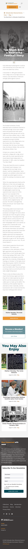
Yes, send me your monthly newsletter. (11, 487)
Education (5, 507)
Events (12, 507)
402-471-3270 (4, 525)
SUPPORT (3, 528)
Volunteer (18, 507)
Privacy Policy (6, 509)
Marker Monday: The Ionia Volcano (14, 313)
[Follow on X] (9, 514)
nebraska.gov (6, 544)
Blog (14, 47)
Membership (17, 504)
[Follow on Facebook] (4, 514)
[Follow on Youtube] (12, 514)
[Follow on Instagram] (7, 514)
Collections (6, 504)
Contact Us (3, 530)
